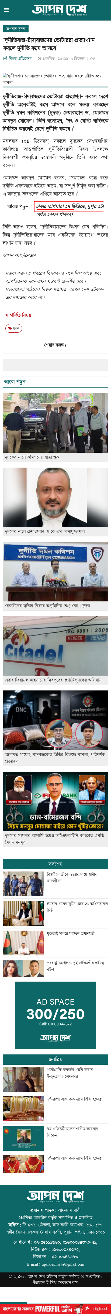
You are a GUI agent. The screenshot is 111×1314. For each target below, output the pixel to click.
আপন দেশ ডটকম (42, 1277)
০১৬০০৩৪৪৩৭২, (65, 1249)
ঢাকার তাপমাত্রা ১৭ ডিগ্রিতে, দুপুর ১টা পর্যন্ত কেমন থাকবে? (69, 210)
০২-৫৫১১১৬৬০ (47, 1242)
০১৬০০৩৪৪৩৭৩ (64, 1257)
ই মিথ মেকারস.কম (62, 1282)
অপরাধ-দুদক (15, 29)
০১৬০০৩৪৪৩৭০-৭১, (80, 1242)
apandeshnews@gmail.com (63, 1264)
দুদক (15, 328)
